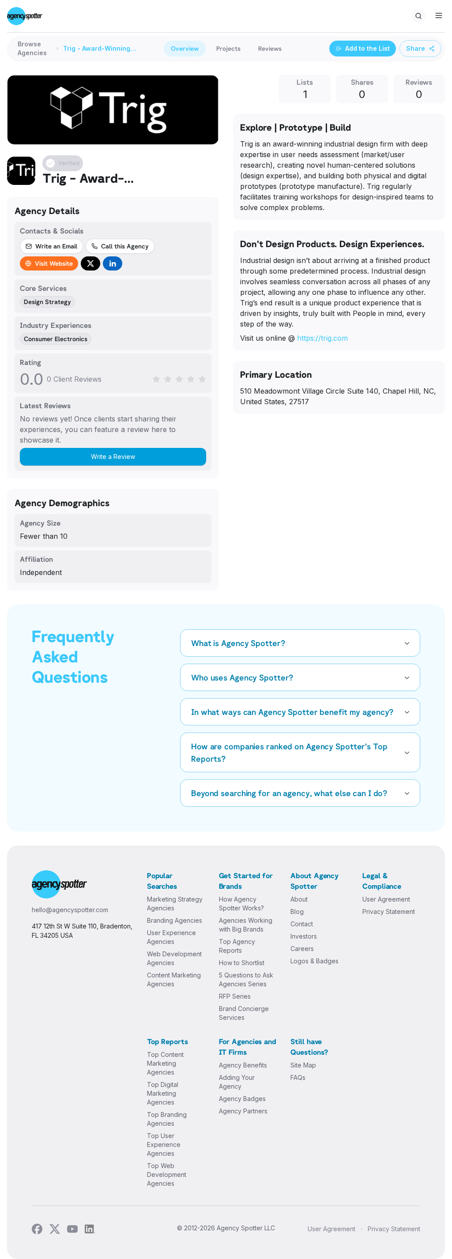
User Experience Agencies (171, 937)
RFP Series (235, 996)
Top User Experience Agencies (164, 1144)
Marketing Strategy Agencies (175, 903)
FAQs (297, 1077)
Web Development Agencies (174, 958)
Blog (297, 911)
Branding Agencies (174, 920)
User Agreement (386, 899)
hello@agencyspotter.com (70, 909)
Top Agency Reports (237, 946)
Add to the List (367, 48)
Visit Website (54, 263)
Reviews (270, 48)
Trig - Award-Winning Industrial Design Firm (97, 49)
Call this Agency (125, 246)
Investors (303, 936)
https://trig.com (322, 338)
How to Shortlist (241, 962)
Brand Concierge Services (244, 1013)
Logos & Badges (314, 961)
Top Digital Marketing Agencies (162, 1093)
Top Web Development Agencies (166, 1174)
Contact (301, 924)
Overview (185, 48)
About (299, 899)
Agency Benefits (243, 1065)
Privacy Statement (388, 911)
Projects (228, 48)
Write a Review (113, 456)
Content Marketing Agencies (174, 979)
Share (415, 48)
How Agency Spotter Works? (241, 903)
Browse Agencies (32, 48)
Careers (302, 948)
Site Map (303, 1065)
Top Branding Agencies (167, 1119)
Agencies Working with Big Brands (245, 925)
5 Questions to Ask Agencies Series (246, 979)
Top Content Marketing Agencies (165, 1063)
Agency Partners (243, 1111)
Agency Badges (242, 1098)
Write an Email (56, 246)
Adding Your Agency (237, 1082)
